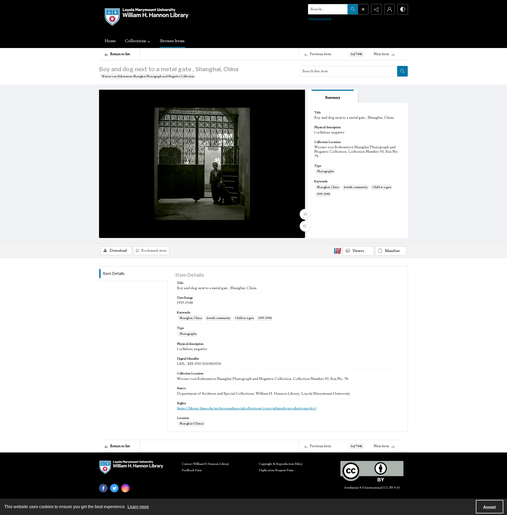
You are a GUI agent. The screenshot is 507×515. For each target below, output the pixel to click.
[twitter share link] (114, 488)
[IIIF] (337, 250)
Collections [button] (135, 41)
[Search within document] (402, 71)
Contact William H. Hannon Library (205, 464)
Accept (489, 507)
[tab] (333, 96)
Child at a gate (381, 187)
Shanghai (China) (192, 424)
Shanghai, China (328, 187)
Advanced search (319, 19)
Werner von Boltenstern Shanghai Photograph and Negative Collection (148, 76)
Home (110, 41)
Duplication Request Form (276, 470)
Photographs (325, 171)
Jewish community (356, 187)
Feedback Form (192, 470)
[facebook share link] (103, 488)
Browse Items (172, 41)
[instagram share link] (125, 488)
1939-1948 (323, 194)
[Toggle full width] (305, 214)
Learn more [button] (138, 506)
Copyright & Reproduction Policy (281, 464)
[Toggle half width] (305, 226)
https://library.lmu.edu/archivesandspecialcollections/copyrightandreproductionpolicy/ (247, 408)
